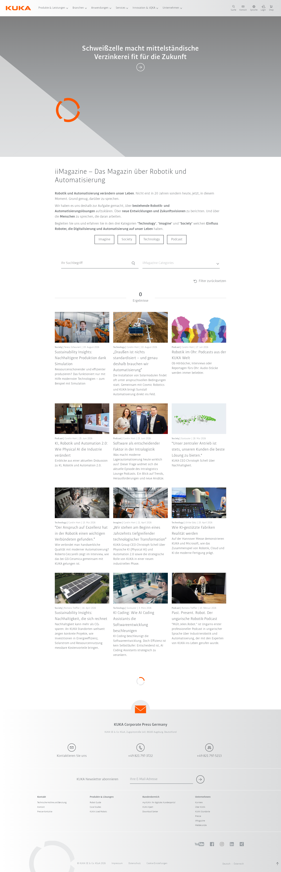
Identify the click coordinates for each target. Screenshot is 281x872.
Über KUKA (200, 807)
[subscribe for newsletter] (200, 779)
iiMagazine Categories (152, 271)
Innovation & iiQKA (144, 8)
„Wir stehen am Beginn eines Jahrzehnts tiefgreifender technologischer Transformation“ (139, 534)
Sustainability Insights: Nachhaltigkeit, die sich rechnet (81, 616)
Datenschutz (134, 863)
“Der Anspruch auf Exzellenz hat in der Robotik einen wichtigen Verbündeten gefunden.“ (81, 534)
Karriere (198, 802)
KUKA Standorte (202, 811)
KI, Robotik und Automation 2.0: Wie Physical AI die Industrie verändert (81, 449)
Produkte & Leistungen (51, 8)
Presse (198, 816)
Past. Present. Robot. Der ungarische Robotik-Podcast (194, 616)
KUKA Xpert (147, 807)
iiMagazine (200, 821)
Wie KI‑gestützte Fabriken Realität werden (193, 531)
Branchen (78, 8)
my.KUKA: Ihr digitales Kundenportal (158, 802)
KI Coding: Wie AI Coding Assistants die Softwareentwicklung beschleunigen (133, 622)
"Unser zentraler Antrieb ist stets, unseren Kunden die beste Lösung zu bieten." (198, 449)
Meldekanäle (201, 825)
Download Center (150, 811)
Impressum (117, 863)
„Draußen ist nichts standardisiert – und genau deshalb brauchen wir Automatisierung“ (135, 361)
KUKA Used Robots (98, 811)
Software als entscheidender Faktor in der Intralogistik (136, 446)
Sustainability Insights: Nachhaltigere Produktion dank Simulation (80, 358)
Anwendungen (99, 8)
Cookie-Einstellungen (157, 863)
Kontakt (41, 807)
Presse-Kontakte (44, 811)
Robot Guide (95, 802)
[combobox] (181, 263)
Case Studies (95, 807)
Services (120, 8)
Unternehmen (171, 8)
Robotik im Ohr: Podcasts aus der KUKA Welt (199, 355)
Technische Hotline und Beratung (52, 802)
